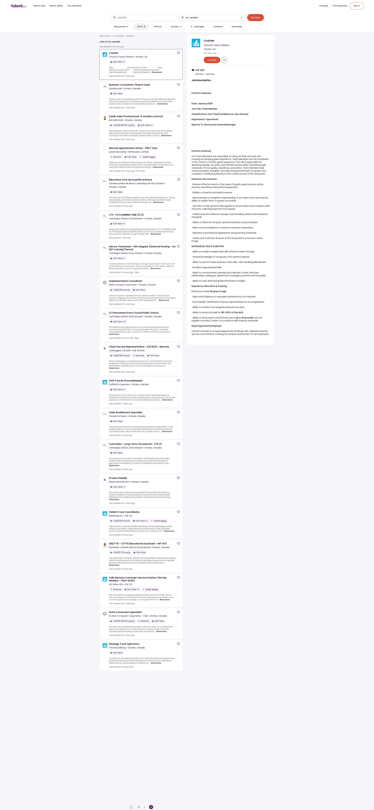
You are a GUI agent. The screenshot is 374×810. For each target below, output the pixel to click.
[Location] (209, 17)
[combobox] (145, 17)
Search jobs (104, 36)
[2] (151, 807)
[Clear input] (241, 17)
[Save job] (178, 53)
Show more (157, 72)
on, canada (118, 36)
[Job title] (144, 17)
